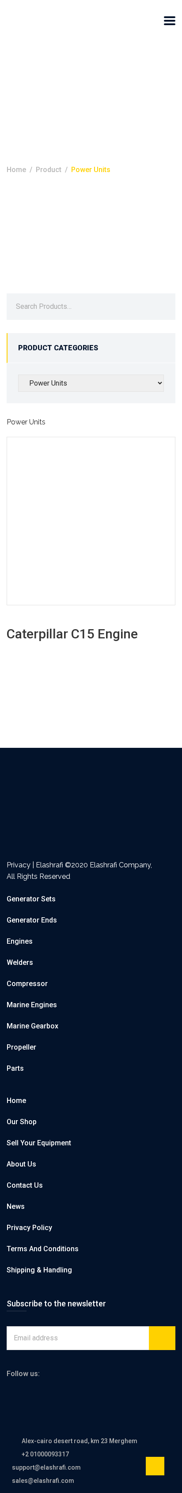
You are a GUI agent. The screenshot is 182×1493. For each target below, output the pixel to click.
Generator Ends (32, 920)
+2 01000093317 (45, 1454)
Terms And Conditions (43, 1249)
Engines (20, 941)
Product (48, 169)
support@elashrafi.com (46, 1467)
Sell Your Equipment (39, 1143)
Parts (15, 1068)
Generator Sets (31, 899)
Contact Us (25, 1185)
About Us (21, 1164)
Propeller (21, 1047)
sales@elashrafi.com (43, 1480)
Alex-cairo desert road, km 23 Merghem (79, 1440)
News (16, 1206)
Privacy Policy (29, 1227)
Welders (20, 962)
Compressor (27, 983)
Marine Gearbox (32, 1026)
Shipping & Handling (39, 1270)
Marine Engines (32, 1005)
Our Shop (22, 1122)
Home (16, 169)
